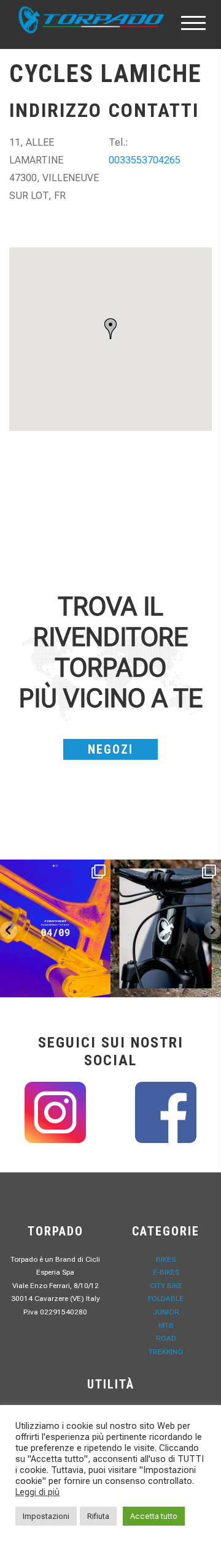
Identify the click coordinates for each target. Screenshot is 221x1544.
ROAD (166, 1338)
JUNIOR (166, 1312)
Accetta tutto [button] (153, 1516)
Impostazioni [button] (46, 1516)
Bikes (166, 1259)
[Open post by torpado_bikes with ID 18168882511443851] (165, 928)
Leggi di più (37, 1491)
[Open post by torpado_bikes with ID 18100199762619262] (55, 928)
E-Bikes (166, 1272)
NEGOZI (110, 749)
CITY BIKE (166, 1285)
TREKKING (166, 1351)
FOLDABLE (166, 1298)
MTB (166, 1325)
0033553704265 (144, 160)
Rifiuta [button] (98, 1516)
